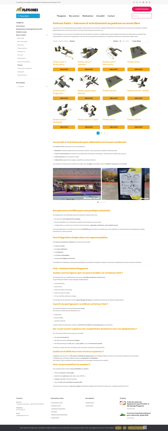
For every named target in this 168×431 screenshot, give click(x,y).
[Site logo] (27, 9)
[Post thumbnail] (123, 405)
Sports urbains (21, 35)
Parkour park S (109, 119)
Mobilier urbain (21, 32)
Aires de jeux (20, 26)
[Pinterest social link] (146, 2)
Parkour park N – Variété (138, 90)
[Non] (145, 427)
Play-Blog (54, 411)
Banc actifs (21, 38)
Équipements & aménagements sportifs (29, 29)
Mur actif (20, 55)
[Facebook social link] (134, 2)
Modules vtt (21, 51)
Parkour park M (109, 90)
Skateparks (21, 72)
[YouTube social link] (143, 2)
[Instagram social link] (140, 2)
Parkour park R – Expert (88, 119)
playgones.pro (90, 402)
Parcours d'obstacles (24, 61)
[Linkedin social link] (149, 2)
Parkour (20, 65)
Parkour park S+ (134, 119)
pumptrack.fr (89, 405)
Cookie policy (55, 417)
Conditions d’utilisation (58, 408)
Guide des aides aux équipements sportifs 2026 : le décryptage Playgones (138, 404)
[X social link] (137, 2)
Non (124, 428)
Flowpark (21, 86)
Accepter (118, 428)
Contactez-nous (141, 9)
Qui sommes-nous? (57, 402)
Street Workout (22, 75)
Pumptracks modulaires (25, 68)
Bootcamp (21, 45)
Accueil (55, 41)
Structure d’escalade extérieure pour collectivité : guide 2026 (139, 414)
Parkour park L (133, 62)
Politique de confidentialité (59, 414)
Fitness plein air (22, 48)
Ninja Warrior (22, 58)
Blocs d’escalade (22, 41)
